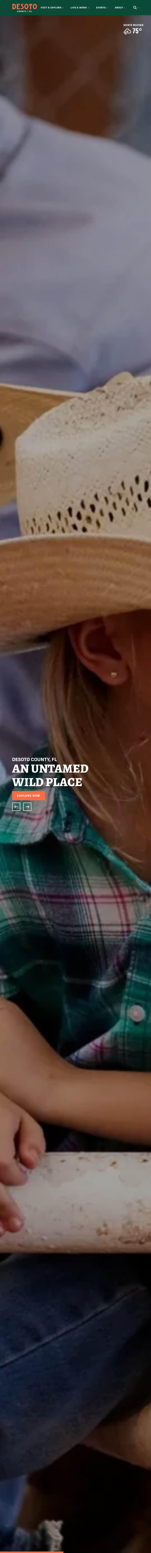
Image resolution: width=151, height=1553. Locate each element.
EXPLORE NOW (28, 796)
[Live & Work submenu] (88, 7)
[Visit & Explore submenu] (63, 7)
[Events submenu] (107, 7)
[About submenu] (124, 7)
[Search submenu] (138, 7)
